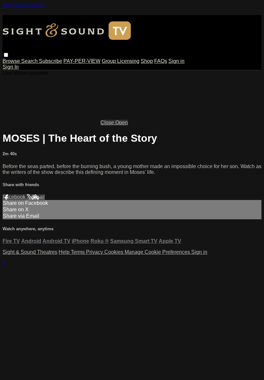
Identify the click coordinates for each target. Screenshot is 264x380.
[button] (6, 55)
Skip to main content (23, 5)
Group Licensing (120, 61)
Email (38, 197)
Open (121, 122)
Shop (147, 61)
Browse (12, 61)
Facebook (15, 197)
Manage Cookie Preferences (158, 252)
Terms (78, 252)
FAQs (160, 61)
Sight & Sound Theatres (30, 252)
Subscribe (50, 61)
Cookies (114, 252)
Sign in (176, 61)
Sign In (11, 67)
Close (107, 122)
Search (30, 61)
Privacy (95, 252)
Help (65, 252)
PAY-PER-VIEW (81, 61)
